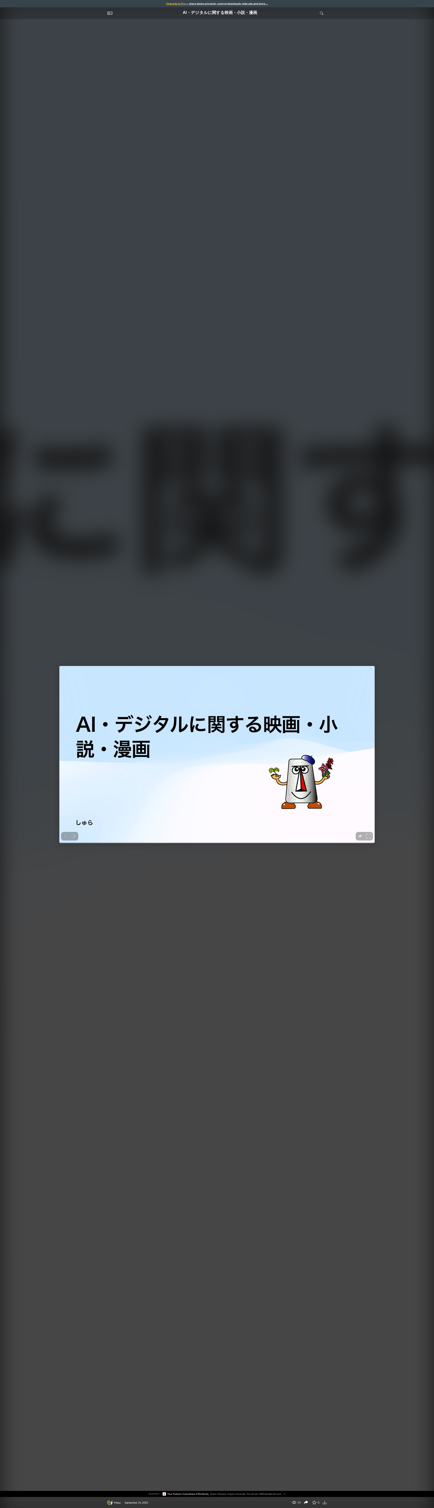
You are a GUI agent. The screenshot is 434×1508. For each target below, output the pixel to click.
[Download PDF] (325, 1502)
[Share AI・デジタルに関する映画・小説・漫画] (306, 1502)
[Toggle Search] (322, 13)
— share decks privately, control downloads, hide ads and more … (217, 3)
